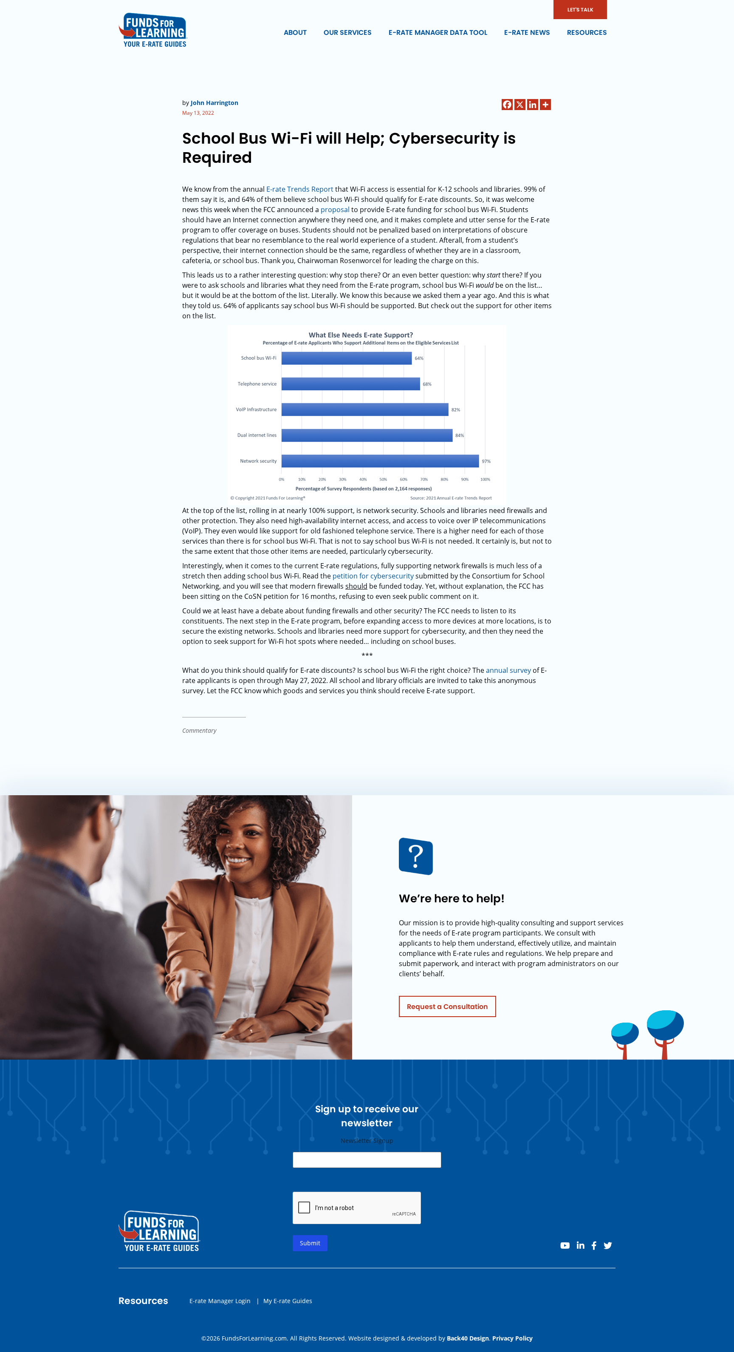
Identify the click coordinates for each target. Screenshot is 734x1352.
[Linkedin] (532, 104)
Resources (587, 32)
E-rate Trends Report (299, 189)
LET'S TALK (580, 9)
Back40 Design (468, 1338)
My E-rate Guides (287, 1301)
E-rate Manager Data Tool (438, 32)
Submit (310, 1243)
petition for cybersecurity (373, 576)
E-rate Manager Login (220, 1301)
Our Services (348, 32)
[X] (519, 104)
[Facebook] (507, 104)
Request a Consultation (447, 1007)
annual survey (508, 670)
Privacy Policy (512, 1338)
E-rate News (527, 32)
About (295, 32)
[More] (545, 104)
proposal (335, 209)
